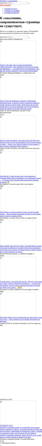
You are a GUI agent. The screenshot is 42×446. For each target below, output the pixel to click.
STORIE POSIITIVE (11, 13)
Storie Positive (5, 5)
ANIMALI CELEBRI (12, 11)
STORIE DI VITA (10, 9)
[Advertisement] (16, 364)
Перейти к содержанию (8, 1)
